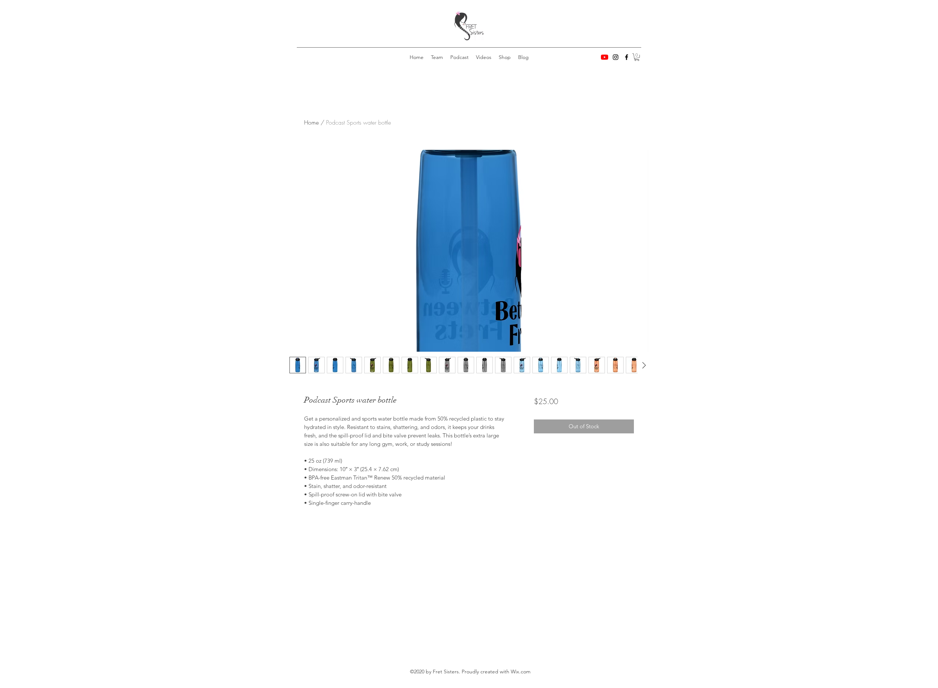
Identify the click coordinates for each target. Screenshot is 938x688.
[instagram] (615, 57)
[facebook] (626, 57)
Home (311, 122)
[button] (636, 57)
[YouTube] (604, 57)
